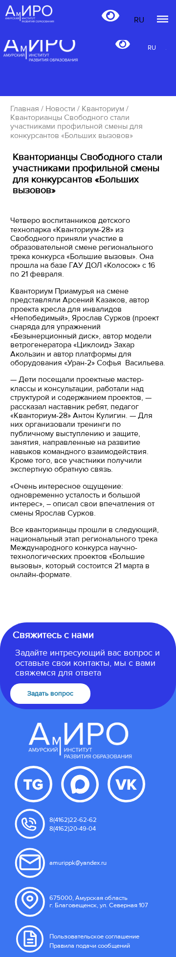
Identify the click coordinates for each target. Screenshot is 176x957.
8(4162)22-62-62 (73, 820)
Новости (60, 109)
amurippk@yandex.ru (78, 863)
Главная (24, 109)
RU (152, 48)
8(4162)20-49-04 (72, 829)
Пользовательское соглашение (94, 936)
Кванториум (103, 109)
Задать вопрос (50, 693)
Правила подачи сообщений (89, 946)
